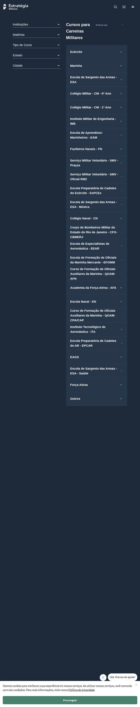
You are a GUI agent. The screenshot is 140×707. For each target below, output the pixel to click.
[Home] (15, 7)
